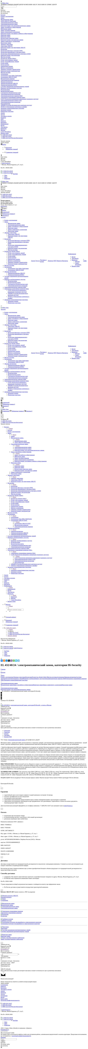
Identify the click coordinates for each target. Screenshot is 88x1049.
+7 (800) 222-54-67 (12, 138)
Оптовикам (4, 995)
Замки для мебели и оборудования (24, 455)
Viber (5, 175)
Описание (7, 730)
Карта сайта (4, 999)
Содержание (4, 900)
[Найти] (2, 8)
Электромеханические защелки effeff (55, 678)
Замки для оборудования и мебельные (12, 939)
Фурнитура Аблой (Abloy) (18, 498)
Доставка (7, 735)
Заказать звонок (12, 635)
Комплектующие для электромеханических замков (15, 689)
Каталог (10, 430)
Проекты (3, 992)
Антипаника (14, 517)
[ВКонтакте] (2, 661)
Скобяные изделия (6, 920)
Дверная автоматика (17, 531)
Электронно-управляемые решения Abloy (23, 553)
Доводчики (4, 928)
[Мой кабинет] (1, 400)
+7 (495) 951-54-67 (6, 135)
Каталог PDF (8, 737)
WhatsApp (7, 178)
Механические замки (20, 441)
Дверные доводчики (17, 478)
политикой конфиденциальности (21, 1036)
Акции (3, 991)
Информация (11, 589)
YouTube (15, 174)
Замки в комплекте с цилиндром (52, 685)
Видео (2, 997)
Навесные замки (19, 466)
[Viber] (11, 661)
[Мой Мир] (7, 661)
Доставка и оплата (6, 989)
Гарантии (7, 732)
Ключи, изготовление (7, 677)
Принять (3, 1037)
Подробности (5, 711)
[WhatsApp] (14, 661)
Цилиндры (14, 486)
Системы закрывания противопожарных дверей (15, 931)
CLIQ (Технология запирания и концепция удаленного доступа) (33, 558)
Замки (13, 436)
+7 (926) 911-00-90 (7, 171)
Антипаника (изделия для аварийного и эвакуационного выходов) (20, 923)
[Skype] (16, 661)
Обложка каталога (6, 897)
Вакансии (14, 597)
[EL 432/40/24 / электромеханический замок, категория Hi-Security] (26, 705)
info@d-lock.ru (6, 163)
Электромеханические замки (22, 447)
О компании (4, 985)
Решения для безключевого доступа (21, 540)
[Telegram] (19, 661)
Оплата (6, 733)
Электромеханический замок (16, 740)
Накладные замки (67, 685)
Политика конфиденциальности (10, 1000)
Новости (3, 986)
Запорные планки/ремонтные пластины (22, 570)
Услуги (3, 994)
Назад (11, 428)
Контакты (3, 988)
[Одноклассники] (4, 661)
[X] (9, 661)
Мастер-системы (52, 677)
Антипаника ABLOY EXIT (22, 523)
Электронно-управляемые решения (11, 913)
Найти (2, 1041)
